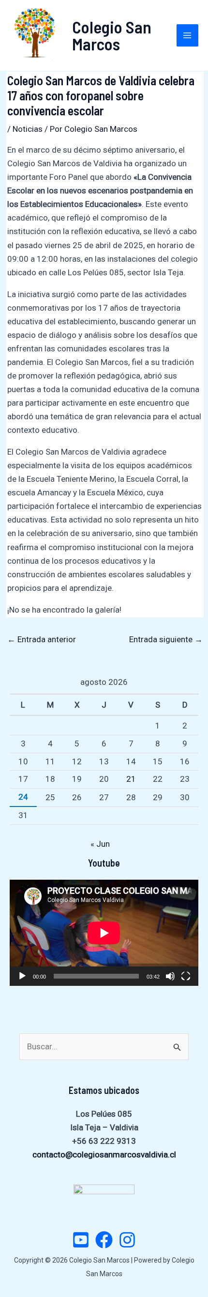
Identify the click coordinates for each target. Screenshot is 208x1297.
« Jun (100, 844)
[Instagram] (127, 1240)
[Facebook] (104, 1240)
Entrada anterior (41, 639)
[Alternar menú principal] (188, 35)
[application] (104, 933)
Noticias (28, 129)
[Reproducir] (22, 976)
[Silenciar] (170, 976)
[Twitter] (80, 1240)
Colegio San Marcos (111, 35)
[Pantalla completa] (186, 976)
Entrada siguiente (166, 639)
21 (131, 779)
